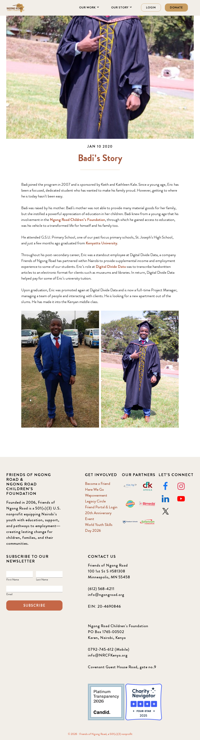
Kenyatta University (101, 243)
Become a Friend (97, 483)
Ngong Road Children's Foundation (25, 8)
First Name (12, 579)
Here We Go (94, 489)
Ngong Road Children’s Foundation (77, 219)
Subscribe (34, 605)
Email (9, 594)
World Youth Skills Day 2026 (98, 527)
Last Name (42, 579)
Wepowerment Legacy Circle (96, 498)
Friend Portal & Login (101, 507)
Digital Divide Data (111, 266)
